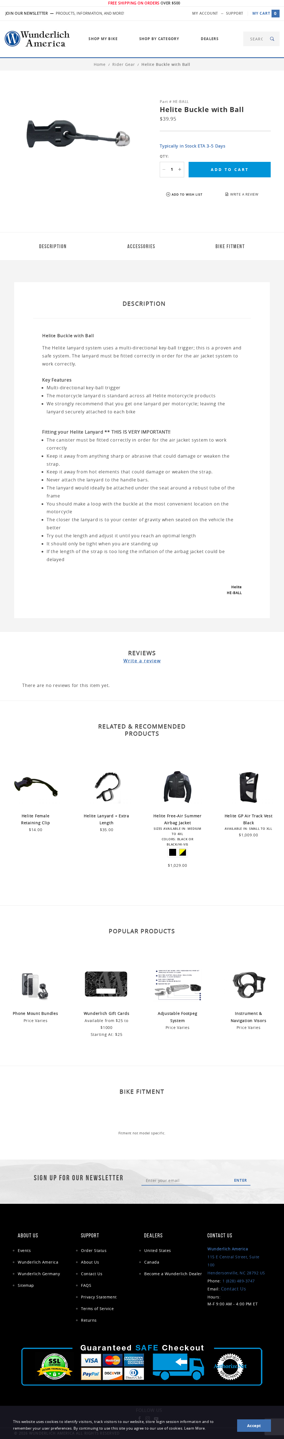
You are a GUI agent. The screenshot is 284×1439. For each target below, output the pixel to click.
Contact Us (91, 1273)
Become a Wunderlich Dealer (173, 1273)
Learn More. (195, 1428)
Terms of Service (97, 1308)
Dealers (210, 38)
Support (234, 13)
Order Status (93, 1250)
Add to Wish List (187, 194)
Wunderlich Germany (39, 1273)
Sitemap (26, 1285)
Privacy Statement (99, 1297)
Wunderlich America (38, 1262)
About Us (90, 1262)
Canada (151, 1262)
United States (157, 1250)
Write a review (142, 661)
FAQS (86, 1285)
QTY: (164, 156)
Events (24, 1250)
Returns (89, 1320)
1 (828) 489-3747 (238, 1281)
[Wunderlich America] (37, 38)
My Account (205, 13)
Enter (240, 1180)
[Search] (272, 39)
